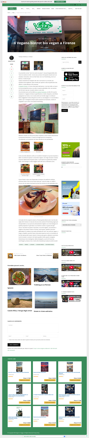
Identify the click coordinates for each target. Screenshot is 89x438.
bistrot (21, 244)
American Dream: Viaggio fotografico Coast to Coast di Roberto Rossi (69, 395)
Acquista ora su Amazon (24, 380)
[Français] (2, 2)
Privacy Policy (36, 432)
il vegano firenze (40, 244)
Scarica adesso (60, 1)
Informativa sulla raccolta (30, 436)
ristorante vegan (50, 244)
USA (33, 8)
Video (52, 8)
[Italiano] (4, 2)
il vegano (32, 244)
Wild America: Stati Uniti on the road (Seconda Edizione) (69, 373)
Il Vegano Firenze (23, 86)
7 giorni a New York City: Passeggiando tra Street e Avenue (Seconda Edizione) (18, 395)
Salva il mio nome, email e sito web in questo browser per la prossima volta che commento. (29, 339)
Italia (27, 8)
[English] (1, 2)
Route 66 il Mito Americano (40, 372)
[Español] (5, 2)
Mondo (39, 8)
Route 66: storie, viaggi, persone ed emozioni (18, 372)
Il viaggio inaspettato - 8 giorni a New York (43, 394)
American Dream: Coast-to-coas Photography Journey (69, 417)
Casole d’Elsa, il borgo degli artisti (20, 311)
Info (22, 8)
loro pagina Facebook (40, 92)
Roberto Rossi (11, 61)
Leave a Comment (44, 47)
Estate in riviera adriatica (43, 311)
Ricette (70, 8)
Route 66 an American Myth (40, 417)
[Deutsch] (3, 2)
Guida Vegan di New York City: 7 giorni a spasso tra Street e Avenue (19, 417)
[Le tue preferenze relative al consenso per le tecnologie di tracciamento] (87, 436)
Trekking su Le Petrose (42, 285)
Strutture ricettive (61, 8)
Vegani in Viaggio (20, 432)
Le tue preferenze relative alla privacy (50, 436)
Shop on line (78, 8)
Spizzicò (10, 288)
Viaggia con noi (46, 8)
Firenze (26, 244)
